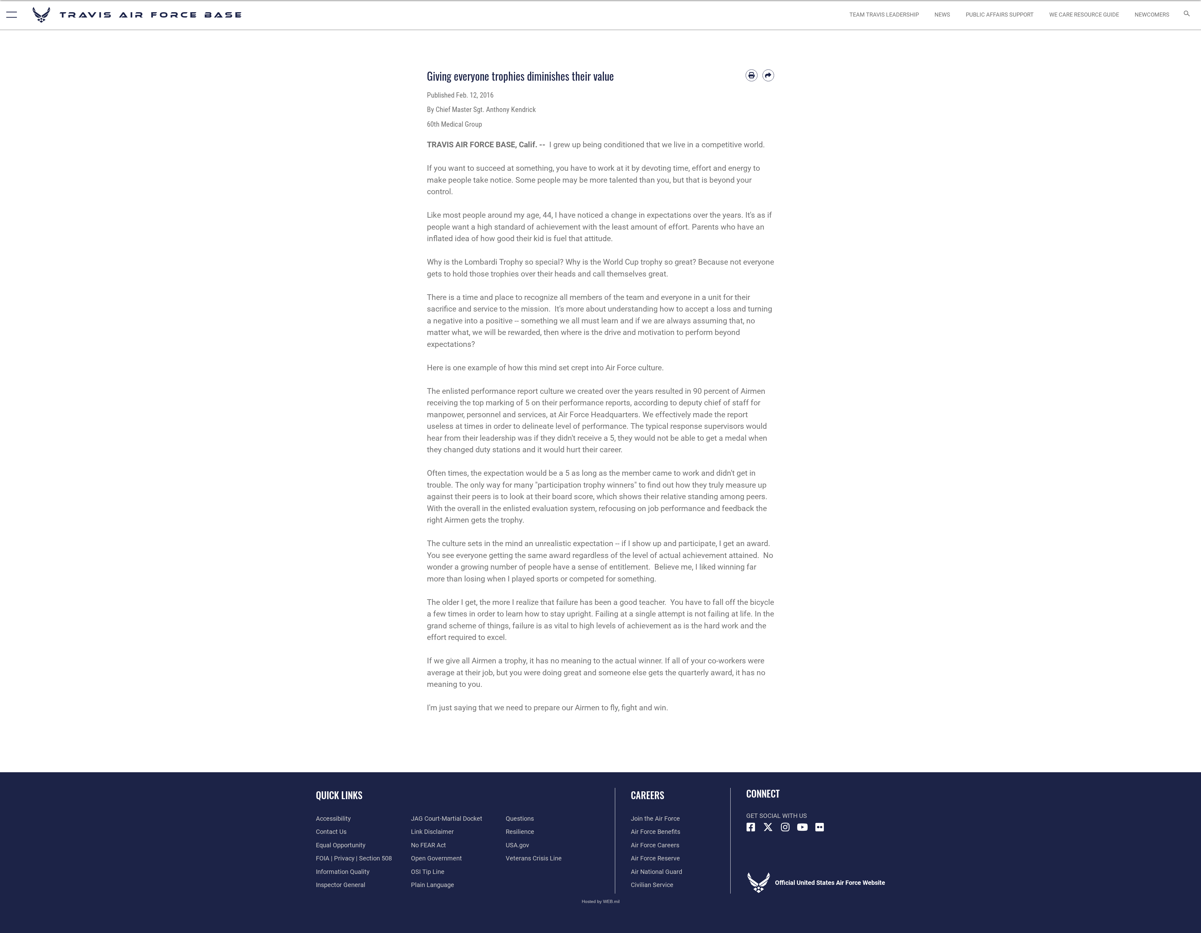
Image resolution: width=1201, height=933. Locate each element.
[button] (10, 15)
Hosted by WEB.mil (601, 901)
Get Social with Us (776, 815)
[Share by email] (768, 75)
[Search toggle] (1186, 15)
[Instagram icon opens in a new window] (785, 827)
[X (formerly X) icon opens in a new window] (768, 827)
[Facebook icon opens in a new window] (751, 827)
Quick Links (339, 795)
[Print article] (752, 75)
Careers (647, 795)
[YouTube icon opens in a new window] (802, 827)
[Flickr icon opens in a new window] (819, 827)
